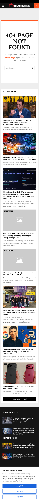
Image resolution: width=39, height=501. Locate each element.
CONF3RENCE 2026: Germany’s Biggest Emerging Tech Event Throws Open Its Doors (18, 312)
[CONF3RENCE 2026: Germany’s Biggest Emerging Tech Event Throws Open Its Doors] (19, 297)
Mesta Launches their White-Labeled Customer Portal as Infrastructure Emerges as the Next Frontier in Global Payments (18, 195)
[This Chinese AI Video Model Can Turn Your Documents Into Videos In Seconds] (19, 144)
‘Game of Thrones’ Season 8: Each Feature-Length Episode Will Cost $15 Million (23, 420)
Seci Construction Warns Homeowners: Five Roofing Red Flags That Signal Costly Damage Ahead (19, 235)
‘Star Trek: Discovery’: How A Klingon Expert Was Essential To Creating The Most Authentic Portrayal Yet (24, 431)
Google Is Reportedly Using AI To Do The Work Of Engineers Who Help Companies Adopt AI (18, 351)
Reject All (19, 497)
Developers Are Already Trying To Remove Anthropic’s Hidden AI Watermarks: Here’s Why (17, 122)
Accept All (19, 486)
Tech (5, 98)
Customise (19, 491)
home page (10, 57)
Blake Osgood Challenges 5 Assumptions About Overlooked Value (19, 274)
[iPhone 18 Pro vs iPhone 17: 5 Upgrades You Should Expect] (19, 373)
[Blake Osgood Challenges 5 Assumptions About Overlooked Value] (19, 260)
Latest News (9, 91)
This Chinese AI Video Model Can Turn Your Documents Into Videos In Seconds (19, 158)
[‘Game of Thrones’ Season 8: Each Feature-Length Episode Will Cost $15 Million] (7, 420)
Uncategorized (8, 170)
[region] (19, 484)
